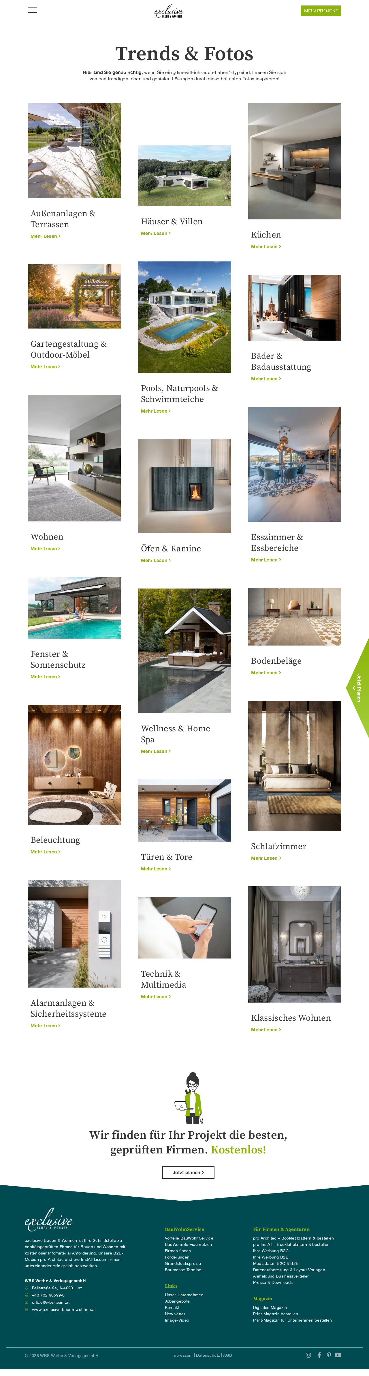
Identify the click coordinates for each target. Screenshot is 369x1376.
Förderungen (177, 1257)
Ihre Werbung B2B (271, 1257)
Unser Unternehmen (184, 1295)
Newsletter (175, 1314)
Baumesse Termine (183, 1269)
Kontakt (172, 1307)
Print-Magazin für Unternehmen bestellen (292, 1320)
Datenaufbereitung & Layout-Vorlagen (289, 1269)
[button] (46, 236)
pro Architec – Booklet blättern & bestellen (293, 1238)
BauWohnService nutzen (188, 1244)
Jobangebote (177, 1301)
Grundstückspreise (183, 1263)
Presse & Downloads (273, 1282)
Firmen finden (178, 1250)
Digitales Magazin (270, 1307)
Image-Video (177, 1320)
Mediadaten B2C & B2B (276, 1263)
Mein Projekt (321, 10)
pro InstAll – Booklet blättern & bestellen (291, 1244)
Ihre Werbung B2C (271, 1250)
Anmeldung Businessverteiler (281, 1276)
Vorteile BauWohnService (189, 1238)
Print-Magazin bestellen (275, 1314)
